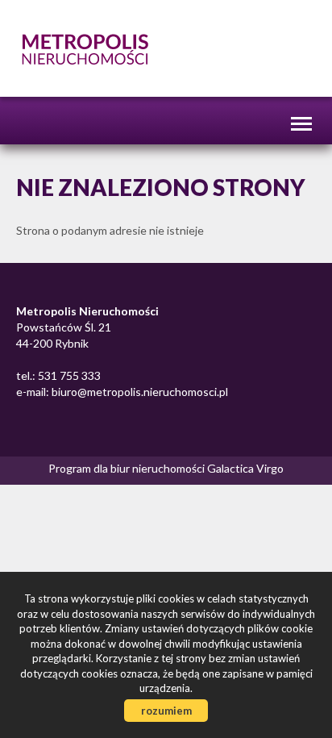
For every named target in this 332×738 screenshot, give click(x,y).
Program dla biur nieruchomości (127, 468)
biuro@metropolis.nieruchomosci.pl (138, 391)
